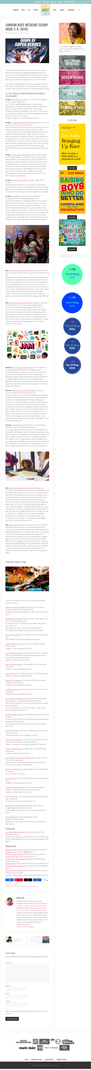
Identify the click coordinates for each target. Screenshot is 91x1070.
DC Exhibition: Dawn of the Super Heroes (24, 123)
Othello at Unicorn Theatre (19, 100)
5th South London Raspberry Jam (22, 367)
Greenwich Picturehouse (13, 680)
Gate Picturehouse (11, 673)
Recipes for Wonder (11, 857)
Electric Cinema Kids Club (13, 635)
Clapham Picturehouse (12, 644)
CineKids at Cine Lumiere (13, 619)
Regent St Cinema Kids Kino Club (15, 769)
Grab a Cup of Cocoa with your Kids (22, 180)
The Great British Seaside (13, 870)
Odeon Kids (9, 731)
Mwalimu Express (11, 864)
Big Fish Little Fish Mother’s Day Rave (17, 850)
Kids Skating (14, 196)
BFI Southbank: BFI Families (14, 817)
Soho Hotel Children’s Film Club (15, 832)
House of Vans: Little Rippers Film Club (17, 698)
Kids (11, 884)
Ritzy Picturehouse (11, 778)
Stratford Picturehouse (12, 787)
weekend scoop (34, 886)
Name (7, 986)
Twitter (18, 927)
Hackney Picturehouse (12, 689)
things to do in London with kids (21, 886)
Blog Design (45, 1065)
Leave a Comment (24, 33)
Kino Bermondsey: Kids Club (14, 715)
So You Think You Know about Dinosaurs (18, 859)
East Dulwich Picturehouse (13, 664)
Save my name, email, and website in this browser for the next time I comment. (26, 1012)
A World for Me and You (27, 915)
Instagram (31, 927)
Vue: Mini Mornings (11, 797)
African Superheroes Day (17, 525)
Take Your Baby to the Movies (20, 155)
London (15, 884)
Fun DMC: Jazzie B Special (13, 875)
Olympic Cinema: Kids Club (13, 740)
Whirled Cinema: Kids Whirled (14, 806)
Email (7, 994)
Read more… (68, 51)
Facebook (24, 927)
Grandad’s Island (17, 425)
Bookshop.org (28, 920)
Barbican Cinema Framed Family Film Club (18, 607)
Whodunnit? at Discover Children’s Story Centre (23, 303)
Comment (9, 963)
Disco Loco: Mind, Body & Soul (15, 854)
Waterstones (43, 920)
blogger (31, 901)
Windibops (8, 852)
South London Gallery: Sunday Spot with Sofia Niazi (25, 488)
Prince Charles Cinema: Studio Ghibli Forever (19, 758)
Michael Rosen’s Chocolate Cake (15, 866)
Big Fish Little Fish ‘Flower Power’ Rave (21, 271)
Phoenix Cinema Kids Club (13, 749)
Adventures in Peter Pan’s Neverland (23, 390)
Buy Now (72, 168)
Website (7, 1001)
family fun (10, 886)
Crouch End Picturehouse (13, 653)
